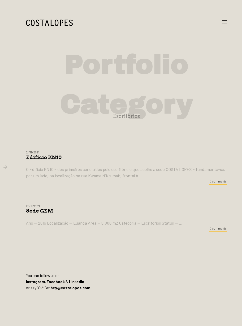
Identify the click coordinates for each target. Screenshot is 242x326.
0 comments (218, 181)
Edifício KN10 (44, 157)
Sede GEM (39, 211)
